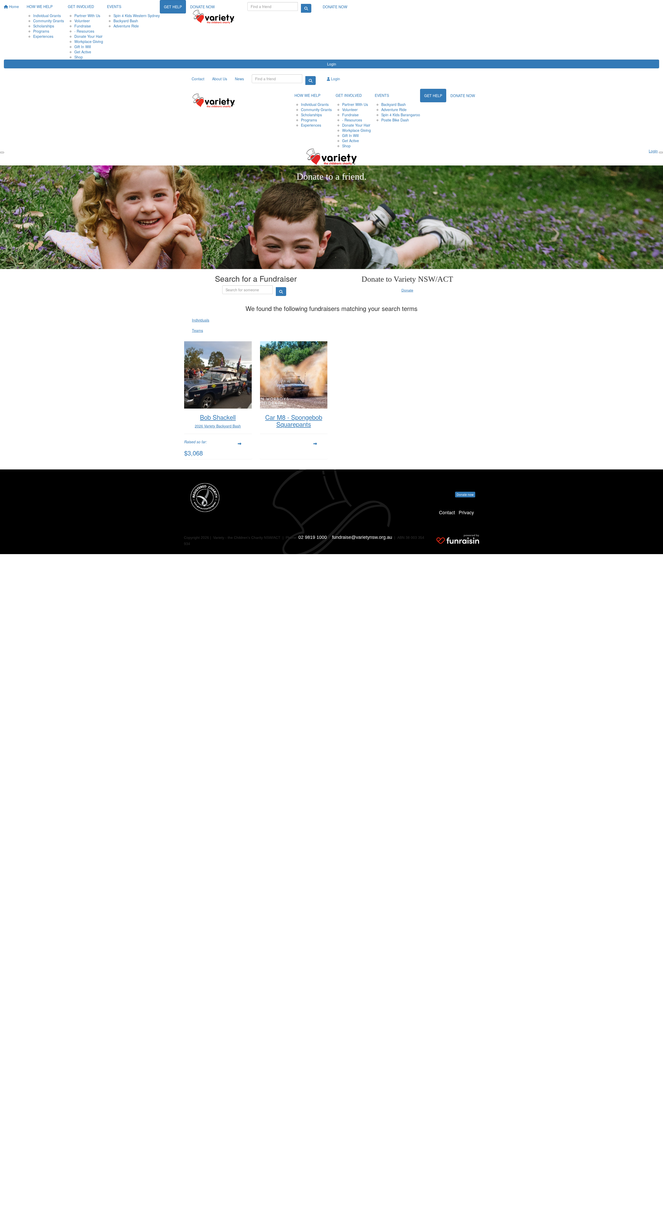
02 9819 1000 (312, 537)
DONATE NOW (335, 6)
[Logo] (213, 17)
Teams (197, 330)
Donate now (465, 494)
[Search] (306, 8)
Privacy (466, 512)
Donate (407, 290)
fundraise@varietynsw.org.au (362, 537)
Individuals (200, 320)
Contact (447, 512)
